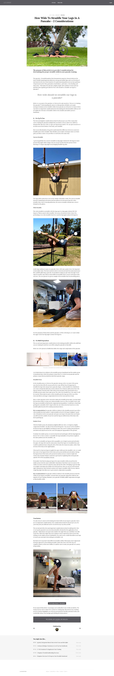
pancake (63, 15)
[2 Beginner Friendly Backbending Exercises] (57, 653)
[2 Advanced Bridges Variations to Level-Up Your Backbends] (57, 646)
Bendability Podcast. (49, 457)
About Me (60, 2)
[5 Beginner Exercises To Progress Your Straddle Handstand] (57, 656)
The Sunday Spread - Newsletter (57, 603)
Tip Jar (65, 671)
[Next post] (80, 628)
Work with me (52, 671)
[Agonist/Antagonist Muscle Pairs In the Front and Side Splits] (57, 642)
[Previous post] (34, 628)
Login (110, 2)
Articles (54, 2)
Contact (61, 671)
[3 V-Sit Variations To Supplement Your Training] (57, 649)
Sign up (47, 671)
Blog (58, 671)
